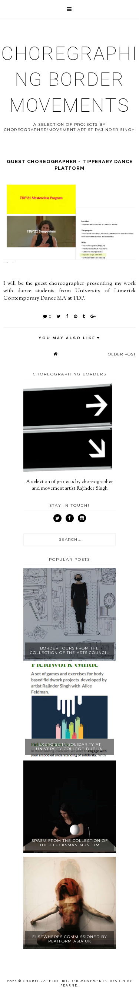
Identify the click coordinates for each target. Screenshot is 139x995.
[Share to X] (59, 316)
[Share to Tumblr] (84, 316)
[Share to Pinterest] (75, 316)
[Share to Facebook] (67, 316)
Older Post (122, 354)
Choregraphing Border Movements (69, 79)
